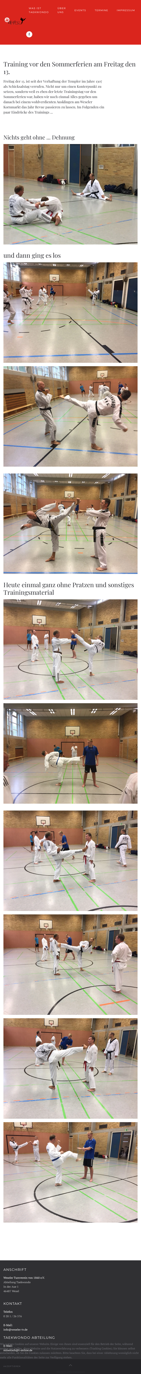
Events (80, 10)
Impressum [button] (126, 10)
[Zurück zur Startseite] (14, 22)
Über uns (61, 10)
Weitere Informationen (70, 1372)
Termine (101, 10)
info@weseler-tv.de (15, 1329)
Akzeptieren (12, 1366)
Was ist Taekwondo (39, 10)
